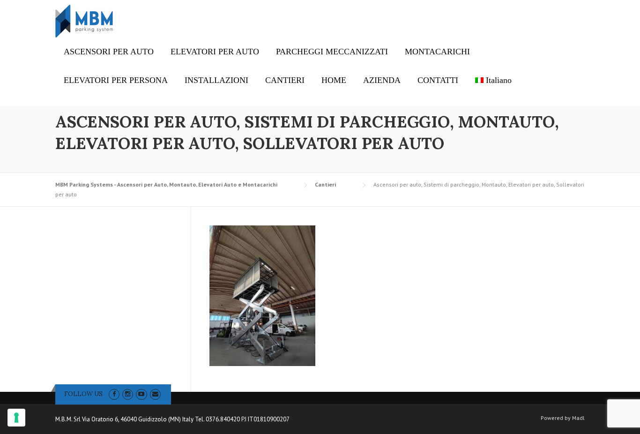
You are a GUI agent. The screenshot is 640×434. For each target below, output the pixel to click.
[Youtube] (141, 394)
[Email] (155, 394)
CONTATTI (437, 80)
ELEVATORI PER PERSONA (116, 80)
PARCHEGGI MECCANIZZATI (332, 51)
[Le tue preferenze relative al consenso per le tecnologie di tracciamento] (16, 418)
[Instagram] (127, 394)
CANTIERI (285, 80)
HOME (333, 80)
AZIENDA (382, 80)
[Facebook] (114, 394)
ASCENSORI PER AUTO (109, 51)
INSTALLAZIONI (216, 80)
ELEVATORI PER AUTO (215, 51)
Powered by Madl (563, 418)
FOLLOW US (83, 394)
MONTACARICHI (437, 51)
